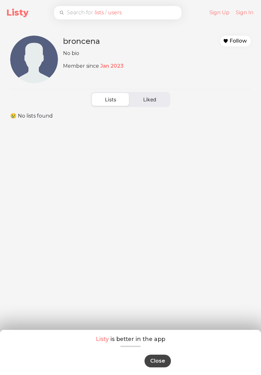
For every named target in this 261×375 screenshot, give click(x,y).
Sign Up (219, 13)
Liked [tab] (149, 99)
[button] (235, 41)
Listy (17, 12)
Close (157, 361)
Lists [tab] (110, 99)
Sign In (244, 13)
